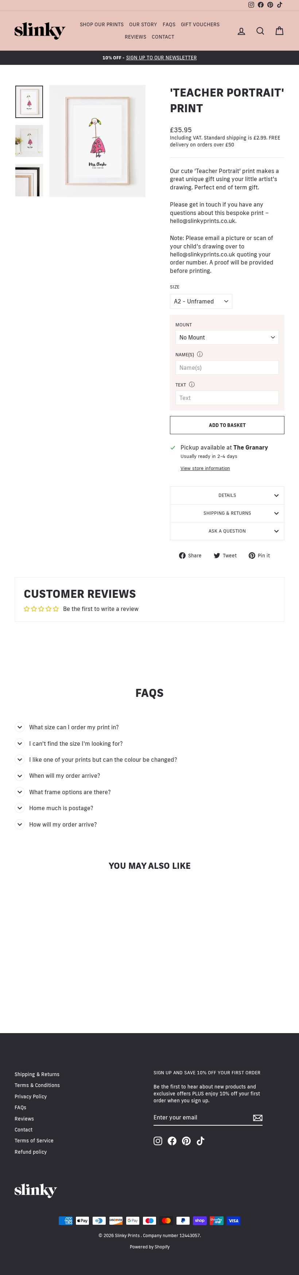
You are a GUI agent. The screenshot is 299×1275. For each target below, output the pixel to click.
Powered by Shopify (150, 1247)
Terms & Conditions (37, 1085)
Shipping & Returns (227, 513)
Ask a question (227, 531)
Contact (163, 37)
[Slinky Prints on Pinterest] (186, 1141)
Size (174, 287)
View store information (205, 468)
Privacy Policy (31, 1096)
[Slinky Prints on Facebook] (172, 1141)
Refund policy (31, 1152)
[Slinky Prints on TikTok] (200, 1141)
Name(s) (184, 354)
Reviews (135, 37)
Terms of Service (34, 1140)
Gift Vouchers (200, 24)
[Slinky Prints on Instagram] (158, 1141)
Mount (183, 324)
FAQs (169, 24)
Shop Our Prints (102, 24)
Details (227, 495)
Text (180, 385)
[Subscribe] (258, 1117)
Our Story (143, 24)
